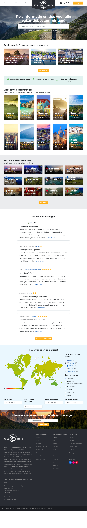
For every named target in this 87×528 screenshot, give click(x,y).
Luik (38, 246)
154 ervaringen (72, 171)
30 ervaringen (10, 117)
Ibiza (73, 113)
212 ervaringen (10, 171)
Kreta (41, 142)
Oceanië (38, 456)
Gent (30, 293)
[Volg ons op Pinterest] (76, 462)
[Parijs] (60, 137)
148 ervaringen (51, 193)
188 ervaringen (51, 171)
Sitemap (71, 453)
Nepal (70, 360)
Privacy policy (73, 447)
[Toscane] (11, 107)
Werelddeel (8, 399)
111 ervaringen (59, 117)
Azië (37, 440)
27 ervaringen (26, 117)
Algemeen (71, 379)
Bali (57, 113)
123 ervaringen (31, 171)
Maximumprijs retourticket (29, 400)
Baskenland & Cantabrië (33, 270)
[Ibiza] (76, 107)
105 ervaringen (51, 182)
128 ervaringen (10, 147)
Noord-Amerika (41, 453)
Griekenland (12, 179)
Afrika (38, 437)
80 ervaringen (71, 193)
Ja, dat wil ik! (43, 424)
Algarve (26, 113)
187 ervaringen (10, 193)
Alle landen (43, 202)
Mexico (70, 368)
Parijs (58, 142)
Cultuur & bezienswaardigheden (75, 382)
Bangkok (55, 443)
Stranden (70, 392)
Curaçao (42, 113)
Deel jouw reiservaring (43, 338)
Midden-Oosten (41, 450)
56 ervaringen (26, 147)
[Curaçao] (43, 107)
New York (10, 142)
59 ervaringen (43, 147)
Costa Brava (74, 141)
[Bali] (60, 107)
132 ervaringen (59, 147)
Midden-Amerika (41, 447)
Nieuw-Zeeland (71, 178)
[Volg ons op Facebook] (61, 3)
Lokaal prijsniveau (51, 399)
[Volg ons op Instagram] (73, 462)
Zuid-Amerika (40, 459)
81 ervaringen (71, 182)
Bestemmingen (8, 3)
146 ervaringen (10, 182)
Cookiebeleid (73, 450)
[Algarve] (27, 107)
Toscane (9, 113)
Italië (10, 191)
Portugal (73, 191)
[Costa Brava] (76, 137)
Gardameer (28, 142)
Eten (69, 395)
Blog (26, 3)
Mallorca (55, 459)
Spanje (31, 191)
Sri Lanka (33, 180)
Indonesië (53, 169)
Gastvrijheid (71, 386)
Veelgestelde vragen (75, 443)
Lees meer (51, 238)
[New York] (11, 137)
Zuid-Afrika (74, 169)
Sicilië (54, 462)
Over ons (72, 437)
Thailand (12, 169)
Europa (38, 443)
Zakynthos (56, 468)
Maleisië (52, 180)
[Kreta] (43, 137)
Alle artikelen (43, 70)
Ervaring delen (78, 3)
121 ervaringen (30, 182)
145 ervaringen (31, 193)
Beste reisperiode (71, 399)
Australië (33, 169)
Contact (71, 440)
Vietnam (53, 191)
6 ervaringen (42, 117)
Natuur (69, 389)
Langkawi (33, 316)
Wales (31, 223)
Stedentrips (18, 3)
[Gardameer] (27, 137)
